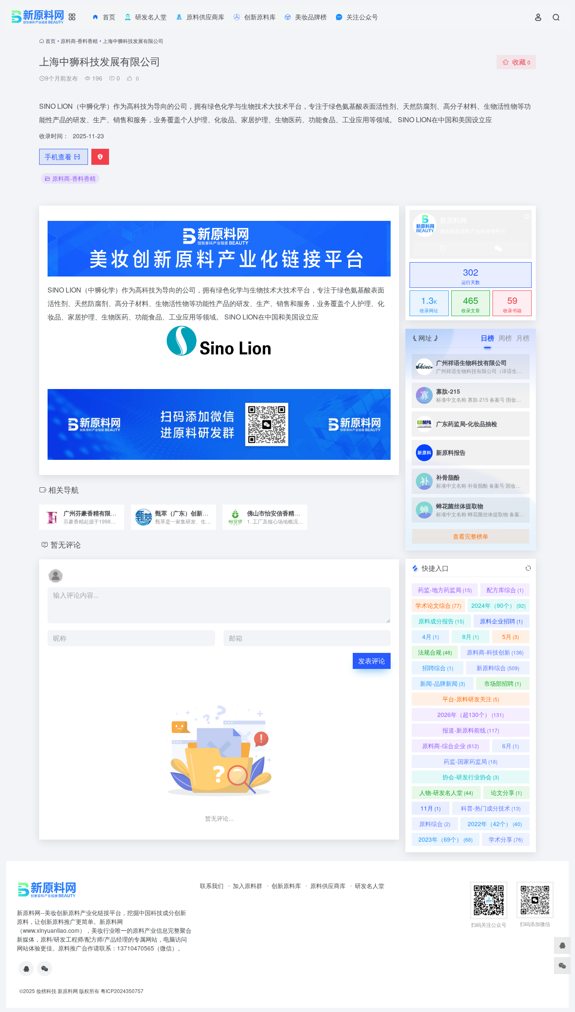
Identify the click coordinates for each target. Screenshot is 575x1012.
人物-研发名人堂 (446, 792)
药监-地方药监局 (445, 589)
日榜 (487, 338)
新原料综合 (498, 667)
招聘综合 (437, 667)
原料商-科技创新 (495, 652)
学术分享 (506, 839)
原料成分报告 (441, 621)
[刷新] (528, 568)
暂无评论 (66, 544)
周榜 (505, 338)
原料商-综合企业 (450, 745)
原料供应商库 (328, 885)
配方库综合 (505, 589)
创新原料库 (286, 885)
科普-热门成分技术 (491, 808)
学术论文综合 (438, 605)
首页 (50, 40)
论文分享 (506, 792)
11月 (431, 808)
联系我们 (212, 885)
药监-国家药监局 (471, 761)
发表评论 (371, 661)
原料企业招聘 (501, 621)
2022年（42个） (495, 823)
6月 (510, 745)
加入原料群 (247, 885)
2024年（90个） (498, 605)
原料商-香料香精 (79, 40)
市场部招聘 (502, 683)
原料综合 (434, 823)
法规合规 (435, 652)
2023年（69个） (445, 839)
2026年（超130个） (470, 714)
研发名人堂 (369, 885)
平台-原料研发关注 (470, 699)
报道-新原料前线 (470, 730)
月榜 (523, 338)
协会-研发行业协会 (470, 777)
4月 (430, 636)
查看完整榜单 (470, 536)
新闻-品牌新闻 (442, 683)
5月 (510, 636)
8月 (470, 636)
